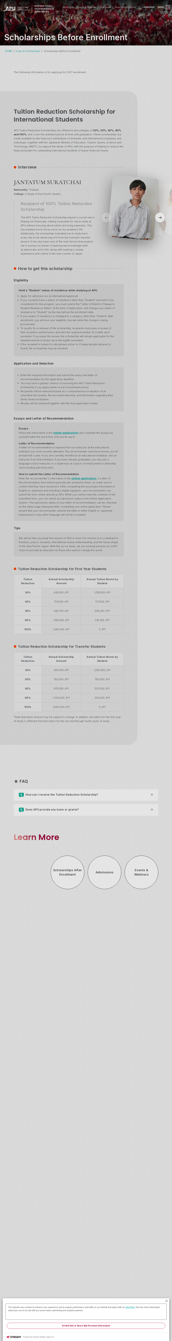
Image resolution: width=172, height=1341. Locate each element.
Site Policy (130, 1307)
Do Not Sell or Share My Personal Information (86, 1325)
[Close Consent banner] (166, 1301)
